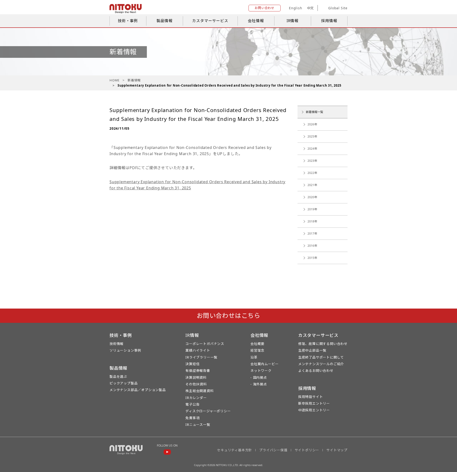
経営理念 (257, 350)
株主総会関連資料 (199, 390)
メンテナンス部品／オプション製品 (137, 390)
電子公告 (192, 404)
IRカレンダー (196, 397)
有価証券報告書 (197, 370)
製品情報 (164, 20)
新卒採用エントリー (314, 403)
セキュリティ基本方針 (234, 450)
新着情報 (134, 80)
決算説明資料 (196, 377)
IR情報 (292, 20)
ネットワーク (261, 370)
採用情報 (329, 20)
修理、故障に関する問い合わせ (323, 343)
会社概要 (257, 343)
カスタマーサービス (210, 20)
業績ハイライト (197, 350)
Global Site (338, 8)
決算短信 (192, 364)
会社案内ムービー (264, 364)
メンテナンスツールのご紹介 (321, 364)
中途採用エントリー (314, 410)
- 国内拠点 (258, 377)
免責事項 (192, 418)
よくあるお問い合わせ (315, 370)
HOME (114, 80)
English (295, 8)
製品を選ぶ (118, 376)
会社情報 (256, 20)
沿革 (254, 357)
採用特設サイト (310, 396)
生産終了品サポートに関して (321, 357)
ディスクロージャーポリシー (208, 411)
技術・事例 (128, 20)
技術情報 (116, 343)
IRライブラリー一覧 (201, 357)
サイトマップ (337, 450)
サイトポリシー (307, 450)
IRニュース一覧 (197, 424)
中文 (310, 8)
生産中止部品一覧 (312, 350)
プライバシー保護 (273, 450)
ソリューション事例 (125, 350)
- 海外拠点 (258, 384)
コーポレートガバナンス (204, 343)
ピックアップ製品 (123, 383)
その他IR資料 (196, 384)
